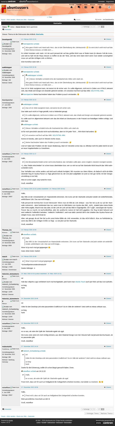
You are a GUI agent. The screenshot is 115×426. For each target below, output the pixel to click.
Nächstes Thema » (107, 413)
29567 (10, 162)
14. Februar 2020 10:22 (28, 100)
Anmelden (101, 1)
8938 (10, 245)
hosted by (4, 2)
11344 (10, 292)
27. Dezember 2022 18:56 (29, 387)
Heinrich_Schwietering (31, 351)
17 (99, 27)
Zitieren (108, 39)
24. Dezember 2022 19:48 (29, 298)
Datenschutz (51, 422)
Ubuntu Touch (80, 282)
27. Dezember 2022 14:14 (29, 346)
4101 (10, 54)
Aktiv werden (11, 20)
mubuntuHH (7, 346)
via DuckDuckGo (108, 19)
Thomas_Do (7, 230)
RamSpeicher (28, 44)
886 (9, 357)
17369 (10, 267)
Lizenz (38, 422)
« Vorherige (85, 27)
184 (9, 80)
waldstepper (7, 67)
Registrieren (110, 1)
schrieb (36, 44)
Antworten (8, 29)
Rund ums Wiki (22, 20)
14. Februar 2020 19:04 (28, 230)
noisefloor (6, 154)
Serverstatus (68, 422)
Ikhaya (92, 4)
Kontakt (44, 422)
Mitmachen (109, 4)
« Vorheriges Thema (91, 413)
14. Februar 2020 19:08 (28, 256)
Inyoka (11, 420)
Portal (71, 4)
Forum (79, 4)
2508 (10, 108)
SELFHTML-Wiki (97, 91)
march (4, 256)
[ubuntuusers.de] (15, 9)
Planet (100, 4)
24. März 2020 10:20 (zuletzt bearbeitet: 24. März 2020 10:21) (41, 274)
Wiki (85, 4)
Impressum (59, 422)
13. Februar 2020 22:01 (28, 39)
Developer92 (7, 39)
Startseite (31, 20)
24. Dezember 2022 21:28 (29, 323)
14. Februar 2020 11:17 (28, 154)
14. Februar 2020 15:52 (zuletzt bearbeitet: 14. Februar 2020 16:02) (43, 189)
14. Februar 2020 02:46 (28, 67)
